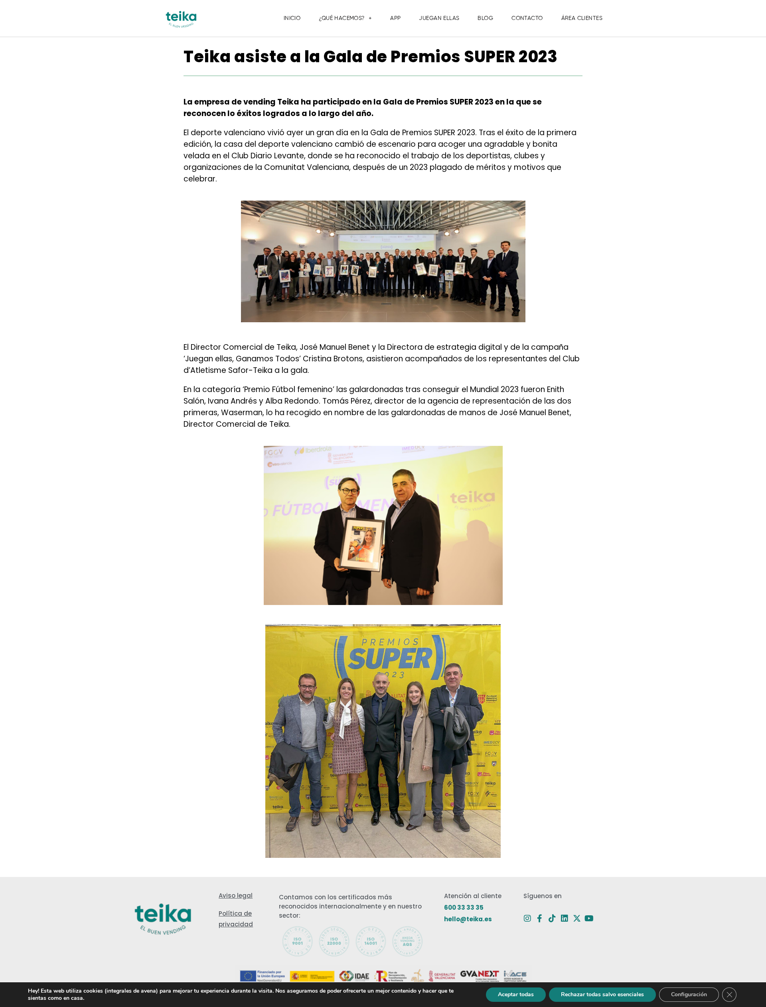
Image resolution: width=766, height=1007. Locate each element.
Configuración (689, 994)
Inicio (292, 18)
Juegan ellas (439, 18)
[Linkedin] (565, 918)
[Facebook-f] (540, 918)
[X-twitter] (577, 918)
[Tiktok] (552, 918)
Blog (485, 18)
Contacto (527, 18)
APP (395, 18)
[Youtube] (589, 918)
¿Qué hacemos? (341, 18)
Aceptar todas (516, 994)
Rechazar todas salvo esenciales (602, 994)
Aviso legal (236, 895)
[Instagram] (527, 918)
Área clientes (581, 18)
